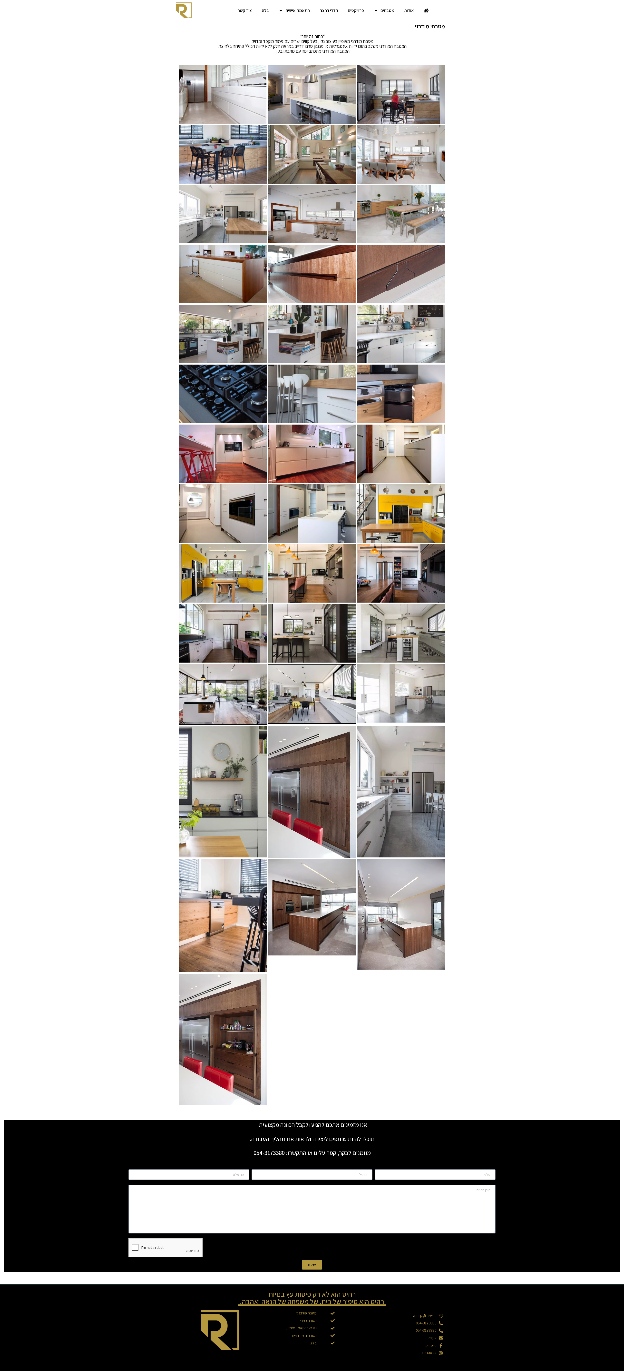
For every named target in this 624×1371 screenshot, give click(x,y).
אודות (409, 10)
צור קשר (245, 10)
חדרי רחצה (329, 10)
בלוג (265, 10)
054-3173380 (269, 1153)
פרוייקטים (356, 10)
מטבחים (387, 10)
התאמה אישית (297, 10)
